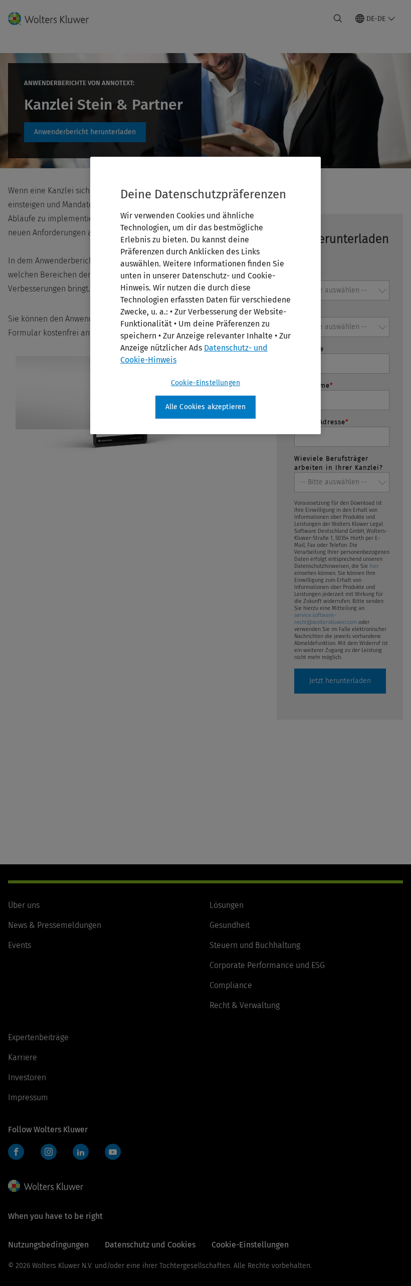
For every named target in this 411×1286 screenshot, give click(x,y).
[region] (205, 295)
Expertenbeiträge (38, 1037)
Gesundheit (230, 925)
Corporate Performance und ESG (267, 965)
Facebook (16, 1152)
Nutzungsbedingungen (48, 1244)
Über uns (24, 905)
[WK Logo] (45, 1186)
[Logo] (54, 18)
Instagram (49, 1152)
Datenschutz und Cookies (150, 1244)
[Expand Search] (338, 19)
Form (85, 132)
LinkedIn (81, 1152)
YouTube (113, 1152)
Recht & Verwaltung (245, 1005)
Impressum (28, 1097)
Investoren (27, 1077)
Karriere (22, 1057)
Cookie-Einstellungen (205, 383)
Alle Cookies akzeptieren (205, 407)
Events (19, 945)
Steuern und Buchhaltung (255, 945)
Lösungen (227, 905)
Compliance (231, 985)
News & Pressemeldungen (54, 925)
